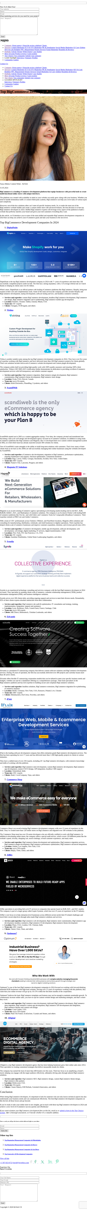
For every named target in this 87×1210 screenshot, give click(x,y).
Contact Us (4, 64)
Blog (6, 54)
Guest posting (32, 54)
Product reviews (21, 54)
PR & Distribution (48, 48)
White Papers (27, 52)
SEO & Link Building (12, 50)
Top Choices (9, 56)
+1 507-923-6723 (6, 1163)
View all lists (4, 1158)
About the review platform (31, 45)
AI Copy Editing (79, 48)
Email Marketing (52, 50)
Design (19, 52)
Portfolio (8, 52)
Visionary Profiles (31, 58)
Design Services (40, 50)
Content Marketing (17, 48)
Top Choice (9, 78)
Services (8, 48)
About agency (17, 45)
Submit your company (33, 56)
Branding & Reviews (66, 50)
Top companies (19, 56)
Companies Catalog (12, 60)
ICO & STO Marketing (33, 48)
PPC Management (27, 50)
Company (8, 45)
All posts (11, 54)
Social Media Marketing (64, 48)
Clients (44, 45)
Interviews (20, 58)
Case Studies (37, 52)
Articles (14, 52)
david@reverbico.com (21, 1163)
